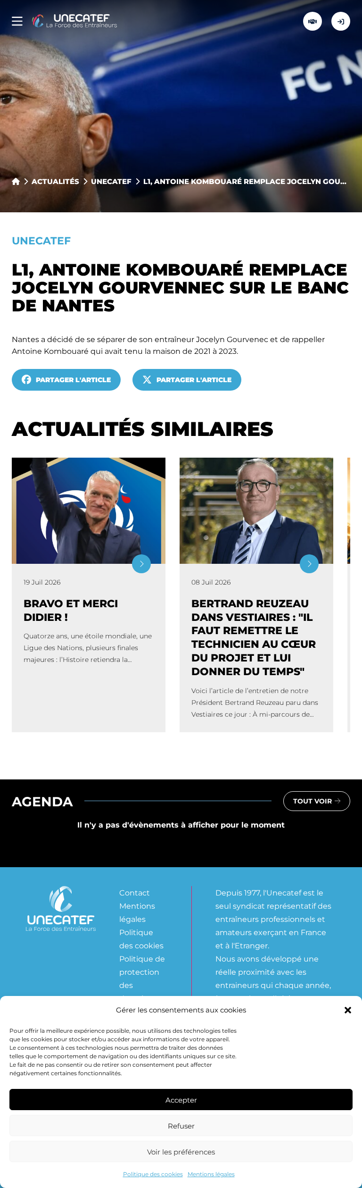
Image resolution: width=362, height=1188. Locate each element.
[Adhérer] (312, 21)
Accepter (181, 1099)
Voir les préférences (181, 1151)
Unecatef (111, 181)
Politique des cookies (153, 1174)
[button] (348, 1010)
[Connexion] (340, 21)
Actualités (55, 181)
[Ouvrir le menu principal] (17, 21)
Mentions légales (211, 1174)
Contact (134, 892)
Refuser (181, 1125)
